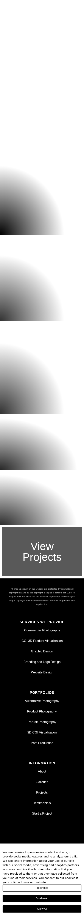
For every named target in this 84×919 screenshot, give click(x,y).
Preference (42, 887)
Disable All (42, 898)
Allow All (42, 908)
